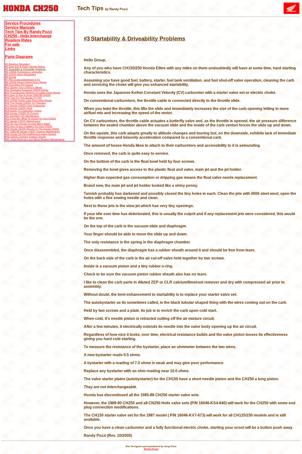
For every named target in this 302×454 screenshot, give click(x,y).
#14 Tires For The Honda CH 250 (23, 97)
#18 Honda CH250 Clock (18, 108)
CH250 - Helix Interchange (28, 36)
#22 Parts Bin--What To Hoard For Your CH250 (30, 118)
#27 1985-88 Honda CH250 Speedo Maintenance (32, 131)
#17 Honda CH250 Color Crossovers (25, 105)
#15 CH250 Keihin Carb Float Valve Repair (28, 100)
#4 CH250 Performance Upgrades (23, 72)
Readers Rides (18, 40)
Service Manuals (20, 27)
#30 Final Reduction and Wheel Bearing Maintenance (34, 139)
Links (10, 49)
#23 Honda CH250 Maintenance (23, 121)
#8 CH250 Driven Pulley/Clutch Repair (25, 82)
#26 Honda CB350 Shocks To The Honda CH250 (32, 129)
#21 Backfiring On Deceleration (22, 116)
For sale (12, 44)
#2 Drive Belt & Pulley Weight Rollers (25, 66)
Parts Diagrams (19, 57)
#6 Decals (10, 77)
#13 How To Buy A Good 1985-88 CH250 (27, 95)
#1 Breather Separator (17, 64)
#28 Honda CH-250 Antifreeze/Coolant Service (30, 134)
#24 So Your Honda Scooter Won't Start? (27, 123)
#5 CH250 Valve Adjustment (20, 74)
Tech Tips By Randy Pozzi (28, 32)
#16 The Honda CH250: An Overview (25, 103)
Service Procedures (23, 23)
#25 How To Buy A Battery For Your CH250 (28, 126)
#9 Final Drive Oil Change (19, 84)
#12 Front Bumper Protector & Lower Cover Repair (32, 92)
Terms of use (151, 449)
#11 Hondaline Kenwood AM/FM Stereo (26, 90)
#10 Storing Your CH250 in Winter (23, 87)
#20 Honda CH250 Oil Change (22, 113)
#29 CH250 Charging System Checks (25, 136)
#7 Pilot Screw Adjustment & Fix (22, 79)
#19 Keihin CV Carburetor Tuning (23, 110)
